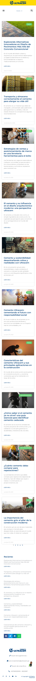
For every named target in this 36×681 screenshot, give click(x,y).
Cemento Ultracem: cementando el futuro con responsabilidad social (17, 312)
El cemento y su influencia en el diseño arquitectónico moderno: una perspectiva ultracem (18, 207)
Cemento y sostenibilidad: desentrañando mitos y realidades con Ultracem (17, 260)
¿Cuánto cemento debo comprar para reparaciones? (16, 468)
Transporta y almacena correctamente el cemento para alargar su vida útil (18, 98)
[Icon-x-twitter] (9, 676)
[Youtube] (12, 676)
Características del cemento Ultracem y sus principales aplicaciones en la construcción (18, 364)
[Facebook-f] (3, 676)
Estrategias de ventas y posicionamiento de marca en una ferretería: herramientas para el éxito (18, 152)
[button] (3, 10)
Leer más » (7, 66)
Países (18, 11)
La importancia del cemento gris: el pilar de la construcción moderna (17, 520)
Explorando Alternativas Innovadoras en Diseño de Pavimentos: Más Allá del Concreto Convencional (17, 45)
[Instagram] (6, 676)
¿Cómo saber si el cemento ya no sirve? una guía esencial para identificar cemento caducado (18, 416)
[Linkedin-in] (16, 676)
